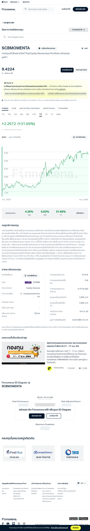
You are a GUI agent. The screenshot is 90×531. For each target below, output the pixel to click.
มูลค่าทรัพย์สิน (15, 137)
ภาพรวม (5, 108)
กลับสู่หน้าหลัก (8, 23)
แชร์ (86, 48)
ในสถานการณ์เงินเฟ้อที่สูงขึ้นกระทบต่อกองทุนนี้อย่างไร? (24, 94)
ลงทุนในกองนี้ (67, 70)
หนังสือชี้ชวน (32, 276)
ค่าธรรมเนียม (63, 108)
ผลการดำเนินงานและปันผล (29, 108)
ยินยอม (76, 528)
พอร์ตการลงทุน (49, 108)
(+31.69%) (25, 124)
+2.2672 (9, 124)
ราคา (4, 137)
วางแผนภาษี (77, 30)
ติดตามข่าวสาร (81, 70)
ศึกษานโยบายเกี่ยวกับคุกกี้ (59, 528)
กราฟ (14, 108)
